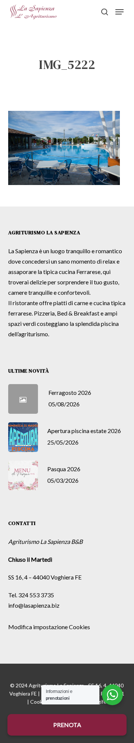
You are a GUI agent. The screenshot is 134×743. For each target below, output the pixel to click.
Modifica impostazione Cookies (49, 626)
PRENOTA (67, 724)
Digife (99, 702)
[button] (119, 12)
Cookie (38, 702)
